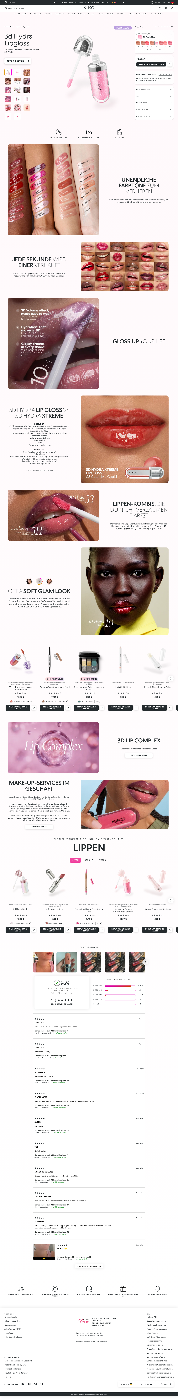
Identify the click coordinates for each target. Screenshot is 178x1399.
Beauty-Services (138, 14)
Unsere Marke (10, 1317)
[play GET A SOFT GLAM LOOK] (39, 581)
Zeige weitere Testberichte (89, 1266)
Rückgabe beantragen (157, 1325)
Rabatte (121, 14)
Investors (8, 1333)
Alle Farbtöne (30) (154, 50)
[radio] (8, 72)
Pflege (92, 14)
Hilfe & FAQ (152, 1317)
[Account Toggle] (160, 8)
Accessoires (106, 14)
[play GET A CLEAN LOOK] (49, 581)
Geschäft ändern (165, 74)
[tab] (75, 860)
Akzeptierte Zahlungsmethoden (161, 1349)
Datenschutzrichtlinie (157, 1361)
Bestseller (20, 14)
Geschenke (157, 14)
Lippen (48, 14)
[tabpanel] (89, 900)
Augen (71, 14)
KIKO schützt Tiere (12, 1321)
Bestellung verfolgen (156, 1321)
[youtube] (41, 1384)
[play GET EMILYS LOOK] (29, 581)
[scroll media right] (145, 962)
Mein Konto (152, 1333)
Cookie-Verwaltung (156, 1357)
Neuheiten (36, 14)
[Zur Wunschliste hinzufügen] (169, 64)
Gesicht (59, 14)
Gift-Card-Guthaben (156, 1337)
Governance (10, 1325)
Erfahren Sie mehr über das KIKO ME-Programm (91, 1341)
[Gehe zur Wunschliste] (166, 8)
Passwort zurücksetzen (157, 1329)
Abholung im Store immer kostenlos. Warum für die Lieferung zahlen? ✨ (89, 2)
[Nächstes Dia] (123, 2)
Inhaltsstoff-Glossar (13, 1337)
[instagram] (23, 1384)
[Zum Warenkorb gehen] (172, 8)
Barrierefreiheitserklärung (159, 1373)
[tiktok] (35, 1384)
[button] (44, 1252)
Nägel (81, 14)
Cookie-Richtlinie (155, 1353)
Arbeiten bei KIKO (12, 1329)
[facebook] (29, 1384)
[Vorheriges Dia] (54, 2)
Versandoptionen (155, 1345)
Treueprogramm (154, 1341)
